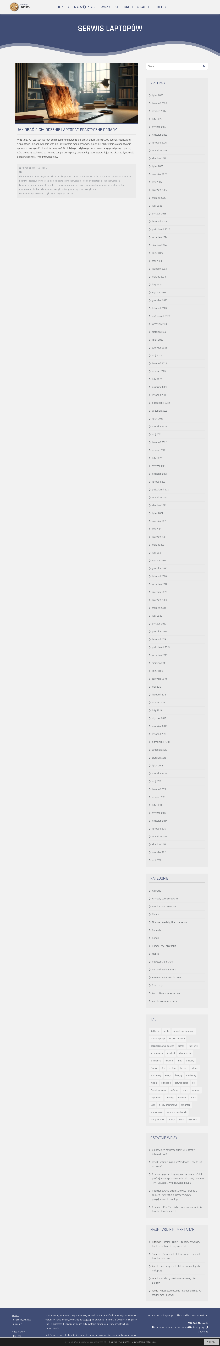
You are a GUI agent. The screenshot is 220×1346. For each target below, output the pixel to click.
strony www (157, 1112)
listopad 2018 (159, 734)
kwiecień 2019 (159, 694)
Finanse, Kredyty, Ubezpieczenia (169, 922)
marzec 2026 (159, 111)
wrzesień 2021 (159, 497)
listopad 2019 (159, 639)
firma (179, 1060)
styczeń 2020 (159, 623)
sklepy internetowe (168, 1105)
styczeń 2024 (159, 292)
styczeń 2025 (159, 213)
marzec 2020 (159, 608)
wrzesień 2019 (159, 655)
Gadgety (156, 930)
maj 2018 (156, 781)
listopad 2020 (159, 576)
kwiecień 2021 (159, 537)
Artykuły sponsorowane (165, 898)
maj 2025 (157, 182)
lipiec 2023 (157, 339)
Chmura (156, 914)
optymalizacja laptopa (46, 180)
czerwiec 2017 (159, 852)
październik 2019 (161, 647)
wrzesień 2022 (159, 410)
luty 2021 (157, 552)
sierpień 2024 (159, 245)
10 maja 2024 (29, 168)
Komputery (156, 1075)
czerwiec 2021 (159, 521)
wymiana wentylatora (85, 189)
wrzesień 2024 (160, 237)
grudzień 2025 (159, 134)
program (196, 1090)
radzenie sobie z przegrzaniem (64, 185)
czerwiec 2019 (159, 679)
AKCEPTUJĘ (212, 1342)
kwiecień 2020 (159, 600)
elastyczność (185, 1053)
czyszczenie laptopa (50, 176)
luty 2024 (157, 284)
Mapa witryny (18, 1331)
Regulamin (17, 1324)
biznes (181, 1046)
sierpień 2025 (159, 158)
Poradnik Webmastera (164, 969)
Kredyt (168, 1075)
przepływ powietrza (40, 185)
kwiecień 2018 (159, 789)
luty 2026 (157, 119)
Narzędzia (84, 7)
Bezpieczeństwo (177, 1038)
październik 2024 (161, 229)
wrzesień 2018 (159, 750)
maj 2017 (156, 860)
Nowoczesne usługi (162, 961)
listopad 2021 (159, 481)
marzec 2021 (158, 544)
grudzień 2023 (159, 300)
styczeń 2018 (159, 813)
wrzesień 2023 (160, 324)
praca (185, 1090)
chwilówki (193, 1046)
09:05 (44, 168)
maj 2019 (156, 686)
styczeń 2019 (159, 718)
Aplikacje (156, 890)
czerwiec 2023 (159, 347)
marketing (191, 1075)
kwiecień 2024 (159, 269)
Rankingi (170, 1097)
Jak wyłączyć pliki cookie (144, 1342)
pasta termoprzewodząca (69, 180)
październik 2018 (161, 742)
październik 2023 (161, 316)
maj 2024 (157, 261)
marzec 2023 (159, 371)
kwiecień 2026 (159, 103)
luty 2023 (157, 379)
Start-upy (157, 985)
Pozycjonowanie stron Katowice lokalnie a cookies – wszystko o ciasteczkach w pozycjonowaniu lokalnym (174, 1195)
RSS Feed (16, 1336)
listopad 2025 (159, 142)
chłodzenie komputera (29, 176)
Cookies (61, 7)
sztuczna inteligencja (177, 1112)
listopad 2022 (159, 395)
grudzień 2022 (159, 387)
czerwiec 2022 (159, 426)
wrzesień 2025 (160, 150)
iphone (195, 1068)
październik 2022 (161, 403)
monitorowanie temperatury (117, 176)
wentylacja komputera (64, 189)
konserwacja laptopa (93, 176)
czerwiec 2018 (159, 773)
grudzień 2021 (159, 474)
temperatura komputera (106, 185)
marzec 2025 (159, 198)
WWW (181, 1119)
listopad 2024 (159, 221)
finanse (169, 1060)
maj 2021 (156, 529)
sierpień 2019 (159, 663)
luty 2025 (157, 205)
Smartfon (185, 1105)
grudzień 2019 (159, 631)
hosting (172, 1068)
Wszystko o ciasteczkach (125, 7)
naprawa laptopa (27, 180)
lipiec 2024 (157, 253)
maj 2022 (157, 434)
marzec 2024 (159, 276)
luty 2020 (157, 615)
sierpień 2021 (159, 505)
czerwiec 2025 (159, 174)
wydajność (194, 1119)
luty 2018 (157, 805)
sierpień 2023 (159, 332)
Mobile (155, 954)
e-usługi (171, 1053)
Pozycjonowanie (158, 1090)
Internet (184, 1068)
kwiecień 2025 (159, 190)
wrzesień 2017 (159, 836)
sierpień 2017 (159, 844)
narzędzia (166, 1082)
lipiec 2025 (157, 166)
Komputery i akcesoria (33, 193)
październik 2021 (160, 489)
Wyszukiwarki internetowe (166, 993)
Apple (166, 1031)
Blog (161, 7)
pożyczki (174, 1090)
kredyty (178, 1075)
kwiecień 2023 (159, 363)
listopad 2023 (159, 308)
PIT (193, 1082)
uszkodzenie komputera (41, 189)
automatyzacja (158, 1038)
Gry (163, 1068)
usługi (172, 1119)
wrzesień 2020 (160, 584)
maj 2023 (157, 355)
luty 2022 (157, 458)
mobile (154, 1082)
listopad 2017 (159, 828)
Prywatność (156, 1097)
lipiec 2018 (157, 765)
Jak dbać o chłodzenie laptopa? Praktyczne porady (67, 130)
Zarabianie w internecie (165, 1001)
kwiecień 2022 (159, 442)
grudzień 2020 (159, 568)
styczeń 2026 (159, 127)
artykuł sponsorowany (184, 1031)
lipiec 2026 (157, 95)
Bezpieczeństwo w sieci (164, 906)
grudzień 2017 (159, 820)
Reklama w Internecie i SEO (166, 977)
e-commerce (157, 1053)
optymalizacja (181, 1082)
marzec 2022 (159, 450)
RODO (193, 1097)
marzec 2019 (158, 702)
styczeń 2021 (159, 560)
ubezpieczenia (157, 1119)
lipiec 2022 (157, 418)
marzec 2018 (158, 797)
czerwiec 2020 (159, 592)
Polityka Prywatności (21, 1319)
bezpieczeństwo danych (162, 1046)
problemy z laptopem (92, 180)
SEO (153, 1105)
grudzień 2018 (159, 726)
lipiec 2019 (157, 671)
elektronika (156, 1060)
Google (156, 938)
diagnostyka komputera (71, 176)
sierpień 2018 (159, 757)
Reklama (182, 1097)
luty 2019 (157, 710)
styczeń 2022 (159, 466)
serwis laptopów (86, 185)
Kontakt (15, 1315)
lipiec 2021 (157, 513)
